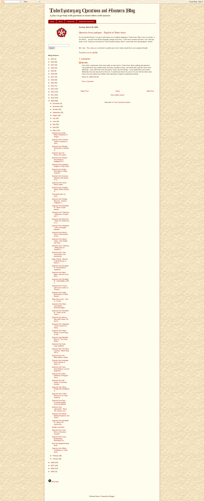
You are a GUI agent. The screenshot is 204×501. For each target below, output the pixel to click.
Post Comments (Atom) (122, 102)
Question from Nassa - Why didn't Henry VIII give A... (60, 319)
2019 (53, 71)
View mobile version (117, 95)
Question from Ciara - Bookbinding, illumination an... (59, 438)
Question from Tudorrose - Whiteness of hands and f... (60, 214)
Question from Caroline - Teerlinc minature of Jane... (60, 141)
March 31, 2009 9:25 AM (90, 77)
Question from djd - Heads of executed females (59, 382)
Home (52, 21)
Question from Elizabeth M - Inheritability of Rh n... (60, 281)
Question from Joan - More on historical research (59, 432)
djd (82, 63)
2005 (53, 471)
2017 (53, 77)
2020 (53, 68)
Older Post (150, 91)
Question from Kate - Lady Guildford (59, 345)
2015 (53, 83)
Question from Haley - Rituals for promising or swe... (60, 332)
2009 (53, 101)
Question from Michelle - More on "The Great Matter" (60, 339)
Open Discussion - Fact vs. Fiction (60, 300)
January (56, 459)
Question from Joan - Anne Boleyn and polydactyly (59, 254)
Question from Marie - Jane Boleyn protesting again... (59, 306)
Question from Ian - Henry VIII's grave (59, 154)
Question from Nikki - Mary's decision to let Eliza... (60, 274)
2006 (53, 468)
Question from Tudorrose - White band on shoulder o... (60, 247)
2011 (53, 95)
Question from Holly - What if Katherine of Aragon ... (59, 135)
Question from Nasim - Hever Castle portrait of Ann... (60, 234)
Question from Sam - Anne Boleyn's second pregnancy (60, 369)
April (54, 127)
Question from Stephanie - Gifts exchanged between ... (60, 227)
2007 (53, 465)
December (56, 103)
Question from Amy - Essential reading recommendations (59, 402)
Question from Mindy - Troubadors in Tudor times (60, 450)
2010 (53, 98)
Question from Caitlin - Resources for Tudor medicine (60, 395)
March (55, 130)
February (56, 456)
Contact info (70, 21)
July (54, 118)
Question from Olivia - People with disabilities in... (60, 389)
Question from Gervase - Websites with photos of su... (60, 178)
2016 (53, 80)
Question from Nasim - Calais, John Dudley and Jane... (60, 241)
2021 (53, 65)
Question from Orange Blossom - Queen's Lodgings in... (59, 201)
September (57, 112)
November (56, 106)
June (54, 121)
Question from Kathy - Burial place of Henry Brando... (60, 294)
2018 (53, 74)
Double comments (58, 427)
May (54, 124)
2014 (53, 86)
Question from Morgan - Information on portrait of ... (60, 148)
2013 (53, 89)
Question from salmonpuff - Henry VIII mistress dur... (59, 409)
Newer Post (85, 91)
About (60, 21)
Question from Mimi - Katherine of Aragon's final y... (60, 375)
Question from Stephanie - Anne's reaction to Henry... (60, 326)
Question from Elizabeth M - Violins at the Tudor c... (60, 312)
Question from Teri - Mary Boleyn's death (60, 356)
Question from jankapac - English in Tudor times (60, 165)
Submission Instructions (86, 21)
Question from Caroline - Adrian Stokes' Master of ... (60, 189)
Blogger (111, 496)
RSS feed (54, 482)
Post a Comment (88, 81)
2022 (53, 62)
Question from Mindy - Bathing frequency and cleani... (60, 415)
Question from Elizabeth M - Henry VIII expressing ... (60, 422)
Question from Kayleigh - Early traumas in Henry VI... (60, 362)
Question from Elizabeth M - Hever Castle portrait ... (60, 207)
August (55, 115)
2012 (53, 92)
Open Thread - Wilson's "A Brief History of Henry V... (60, 261)
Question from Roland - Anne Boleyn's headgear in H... (60, 159)
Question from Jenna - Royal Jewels (59, 183)
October (56, 109)
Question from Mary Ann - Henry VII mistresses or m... (60, 221)
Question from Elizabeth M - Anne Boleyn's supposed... (60, 267)
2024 (53, 59)
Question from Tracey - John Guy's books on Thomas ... (60, 287)
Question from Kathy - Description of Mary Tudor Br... (59, 171)
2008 (53, 462)
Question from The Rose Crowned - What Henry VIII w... (60, 350)
